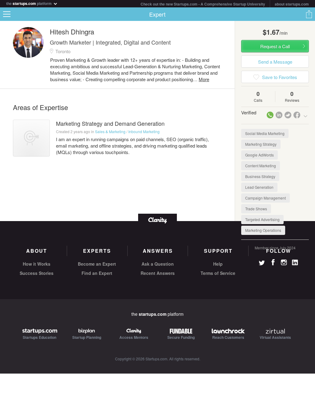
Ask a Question (158, 264)
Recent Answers (158, 273)
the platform (29, 3)
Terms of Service (218, 273)
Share (309, 14)
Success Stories (37, 273)
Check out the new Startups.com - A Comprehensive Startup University (203, 4)
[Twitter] (262, 263)
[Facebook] (273, 262)
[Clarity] (157, 220)
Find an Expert (97, 273)
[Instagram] (284, 263)
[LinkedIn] (295, 263)
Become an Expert (97, 264)
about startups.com (292, 4)
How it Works (36, 264)
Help (218, 264)
